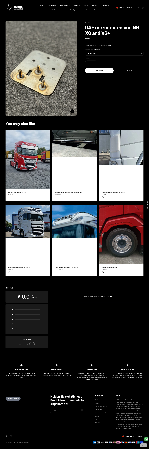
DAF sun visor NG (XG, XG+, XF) (17, 192)
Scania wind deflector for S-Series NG (113, 192)
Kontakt (97, 422)
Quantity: (88, 58)
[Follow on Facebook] (7, 436)
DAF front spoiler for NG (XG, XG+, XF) (19, 267)
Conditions (98, 409)
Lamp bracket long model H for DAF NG (66, 267)
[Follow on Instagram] (11, 436)
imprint (97, 403)
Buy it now (129, 70)
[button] (27, 309)
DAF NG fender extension (109, 267)
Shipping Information (101, 413)
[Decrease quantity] (87, 63)
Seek (96, 400)
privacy (97, 416)
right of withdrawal (101, 406)
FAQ (96, 419)
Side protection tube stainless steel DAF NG (68, 192)
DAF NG (87, 22)
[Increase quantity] (94, 63)
